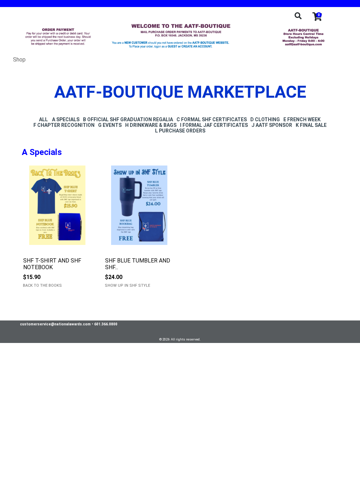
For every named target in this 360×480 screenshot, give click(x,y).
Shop (19, 59)
